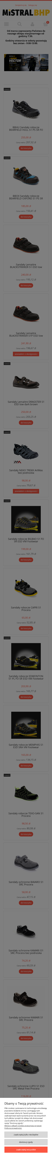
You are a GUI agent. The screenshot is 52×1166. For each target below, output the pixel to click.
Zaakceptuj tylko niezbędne (26, 1134)
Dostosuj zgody (26, 1142)
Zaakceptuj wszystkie (26, 1149)
